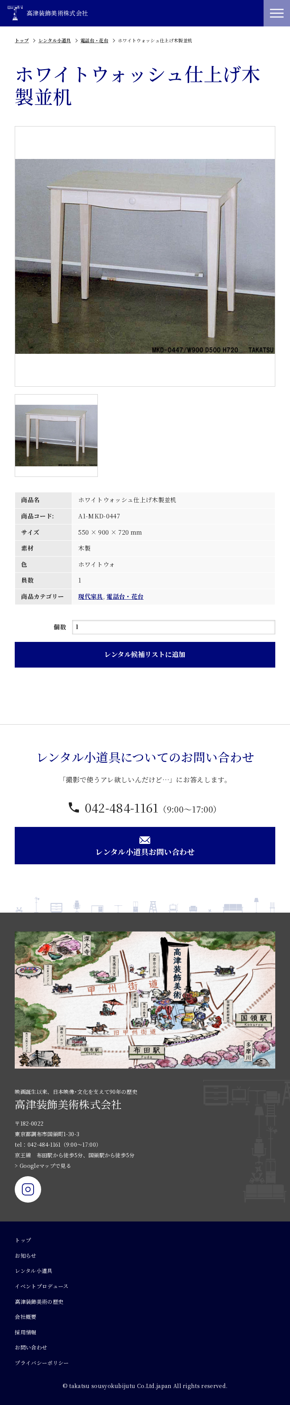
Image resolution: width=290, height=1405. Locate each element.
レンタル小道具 (55, 40)
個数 (60, 627)
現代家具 (90, 596)
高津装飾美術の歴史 (39, 1301)
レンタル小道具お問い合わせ (144, 851)
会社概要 (25, 1316)
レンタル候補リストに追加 (144, 654)
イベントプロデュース (41, 1286)
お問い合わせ (31, 1347)
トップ (22, 40)
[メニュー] (277, 13)
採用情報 (25, 1332)
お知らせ (25, 1255)
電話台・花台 (94, 40)
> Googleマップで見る (43, 1165)
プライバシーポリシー (42, 1362)
